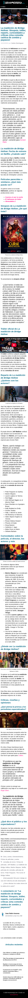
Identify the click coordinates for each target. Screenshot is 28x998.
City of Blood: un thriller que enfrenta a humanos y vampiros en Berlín (14, 953)
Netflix (24, 867)
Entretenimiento (18, 856)
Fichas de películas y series (10, 859)
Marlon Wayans (16, 867)
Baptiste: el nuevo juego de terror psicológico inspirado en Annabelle (13, 964)
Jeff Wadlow (11, 864)
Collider (20, 755)
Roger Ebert (5, 790)
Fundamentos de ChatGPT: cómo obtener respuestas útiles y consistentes (12, 971)
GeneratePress (14, 994)
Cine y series (7, 856)
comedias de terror (9, 862)
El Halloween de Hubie (13, 199)
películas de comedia (8, 870)
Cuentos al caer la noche (14, 197)
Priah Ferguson (10, 873)
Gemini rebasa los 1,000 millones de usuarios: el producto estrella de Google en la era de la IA (13, 978)
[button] (27, 6)
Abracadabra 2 (10, 201)
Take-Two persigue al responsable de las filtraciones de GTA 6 (13, 959)
